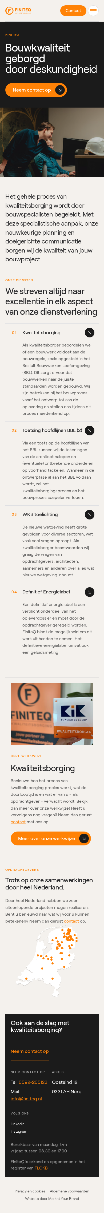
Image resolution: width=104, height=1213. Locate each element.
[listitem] (53, 980)
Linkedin (18, 1124)
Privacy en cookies (30, 1191)
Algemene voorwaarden (69, 1191)
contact (18, 822)
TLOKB (41, 1168)
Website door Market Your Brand (52, 1198)
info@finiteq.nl (26, 1098)
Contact (73, 10)
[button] (93, 10)
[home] (18, 10)
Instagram (19, 1131)
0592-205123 (33, 1082)
